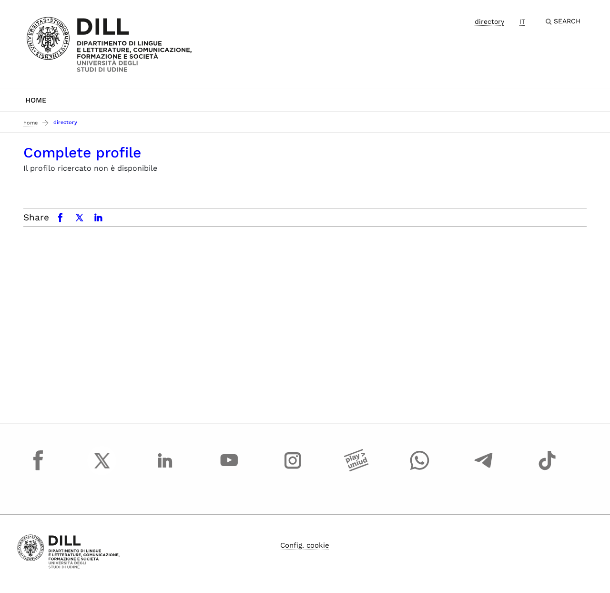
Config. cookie (304, 545)
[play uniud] (356, 469)
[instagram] (292, 469)
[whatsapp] (420, 469)
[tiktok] (547, 469)
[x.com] (102, 469)
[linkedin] (165, 469)
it (522, 21)
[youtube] (229, 469)
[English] (109, 43)
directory (489, 21)
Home (36, 100)
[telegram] (483, 469)
